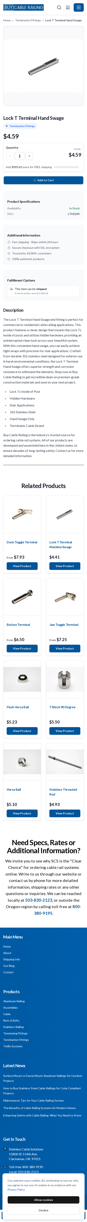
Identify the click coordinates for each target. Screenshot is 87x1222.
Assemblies (10, 1007)
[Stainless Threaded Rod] (65, 761)
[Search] (59, 7)
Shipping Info (11, 959)
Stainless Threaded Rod (63, 791)
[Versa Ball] (22, 761)
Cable (7, 1014)
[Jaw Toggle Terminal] (65, 597)
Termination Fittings (28, 20)
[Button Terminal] (22, 597)
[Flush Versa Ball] (22, 679)
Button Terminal (18, 624)
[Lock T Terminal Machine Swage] (65, 514)
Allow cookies (43, 1199)
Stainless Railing (13, 1027)
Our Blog (9, 965)
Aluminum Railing (14, 1001)
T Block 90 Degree (62, 707)
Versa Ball (14, 789)
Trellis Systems (12, 1046)
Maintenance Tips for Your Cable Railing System (33, 1100)
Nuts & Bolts (11, 1020)
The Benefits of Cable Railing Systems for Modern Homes (39, 1108)
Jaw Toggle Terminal (63, 624)
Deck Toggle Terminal (22, 542)
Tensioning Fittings (15, 1033)
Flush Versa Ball (18, 707)
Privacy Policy (16, 1189)
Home (7, 20)
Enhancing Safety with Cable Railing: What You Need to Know (42, 1115)
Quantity (12, 147)
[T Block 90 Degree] (65, 679)
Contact (8, 972)
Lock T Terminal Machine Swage (60, 544)
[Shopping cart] (68, 7)
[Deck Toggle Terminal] (22, 514)
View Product (22, 566)
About (7, 953)
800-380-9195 (32, 1167)
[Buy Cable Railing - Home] (29, 7)
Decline (43, 1210)
